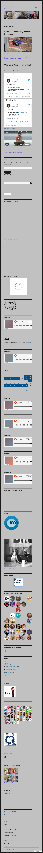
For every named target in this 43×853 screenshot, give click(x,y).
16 (30, 381)
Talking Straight (28, 150)
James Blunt (8, 152)
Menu (36, 7)
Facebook (7, 801)
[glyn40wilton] (7, 637)
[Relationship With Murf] (29, 598)
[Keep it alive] (23, 620)
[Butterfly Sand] (18, 637)
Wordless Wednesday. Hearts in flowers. (17, 32)
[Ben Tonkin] (7, 615)
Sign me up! (8, 172)
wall (15, 58)
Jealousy (12, 152)
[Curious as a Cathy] (18, 626)
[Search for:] (17, 182)
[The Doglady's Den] (7, 604)
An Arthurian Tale (8, 674)
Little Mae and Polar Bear (10, 664)
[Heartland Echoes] (12, 620)
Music (17, 150)
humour (17, 57)
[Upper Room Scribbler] (23, 609)
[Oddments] (23, 604)
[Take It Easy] (7, 626)
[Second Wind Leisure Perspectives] (29, 637)
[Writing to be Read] (18, 632)
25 (10, 385)
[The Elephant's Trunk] (7, 620)
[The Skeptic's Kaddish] (29, 609)
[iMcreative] (12, 609)
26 (14, 385)
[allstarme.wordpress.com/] (18, 609)
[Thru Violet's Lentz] (23, 598)
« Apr (10, 390)
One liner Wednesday (21, 150)
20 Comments (19, 58)
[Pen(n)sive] (7, 632)
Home (6, 661)
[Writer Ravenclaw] (12, 615)
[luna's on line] (23, 632)
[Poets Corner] (18, 582)
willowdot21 (8, 7)
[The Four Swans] (29, 632)
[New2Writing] (18, 615)
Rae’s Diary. (7, 675)
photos (25, 57)
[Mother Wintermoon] (12, 632)
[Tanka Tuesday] (18, 620)
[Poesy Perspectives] (7, 609)
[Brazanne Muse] (29, 604)
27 (18, 385)
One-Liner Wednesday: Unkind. (17, 64)
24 (6, 385)
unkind (15, 152)
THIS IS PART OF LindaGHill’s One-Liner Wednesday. (15, 148)
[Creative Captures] (12, 598)
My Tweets (6, 814)
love (23, 57)
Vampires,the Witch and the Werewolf (12, 666)
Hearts (13, 58)
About (6, 663)
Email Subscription (9, 159)
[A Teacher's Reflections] (12, 637)
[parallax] (18, 598)
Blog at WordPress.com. (12, 849)
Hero (5, 152)
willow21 (20, 342)
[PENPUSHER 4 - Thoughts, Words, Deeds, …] (12, 604)
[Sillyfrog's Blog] (23, 615)
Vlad (6, 671)
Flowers (10, 58)
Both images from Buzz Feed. (9, 128)
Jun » (27, 390)
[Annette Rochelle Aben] (12, 626)
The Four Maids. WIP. (9, 667)
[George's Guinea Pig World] (29, 615)
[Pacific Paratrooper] (23, 637)
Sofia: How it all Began (9, 672)
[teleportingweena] (29, 620)
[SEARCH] (31, 183)
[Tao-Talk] (7, 598)
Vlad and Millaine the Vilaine (10, 669)
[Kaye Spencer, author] (29, 626)
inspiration (20, 57)
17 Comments (19, 152)
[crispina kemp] (18, 604)
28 (22, 385)
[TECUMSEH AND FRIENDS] (23, 626)
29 (26, 385)
